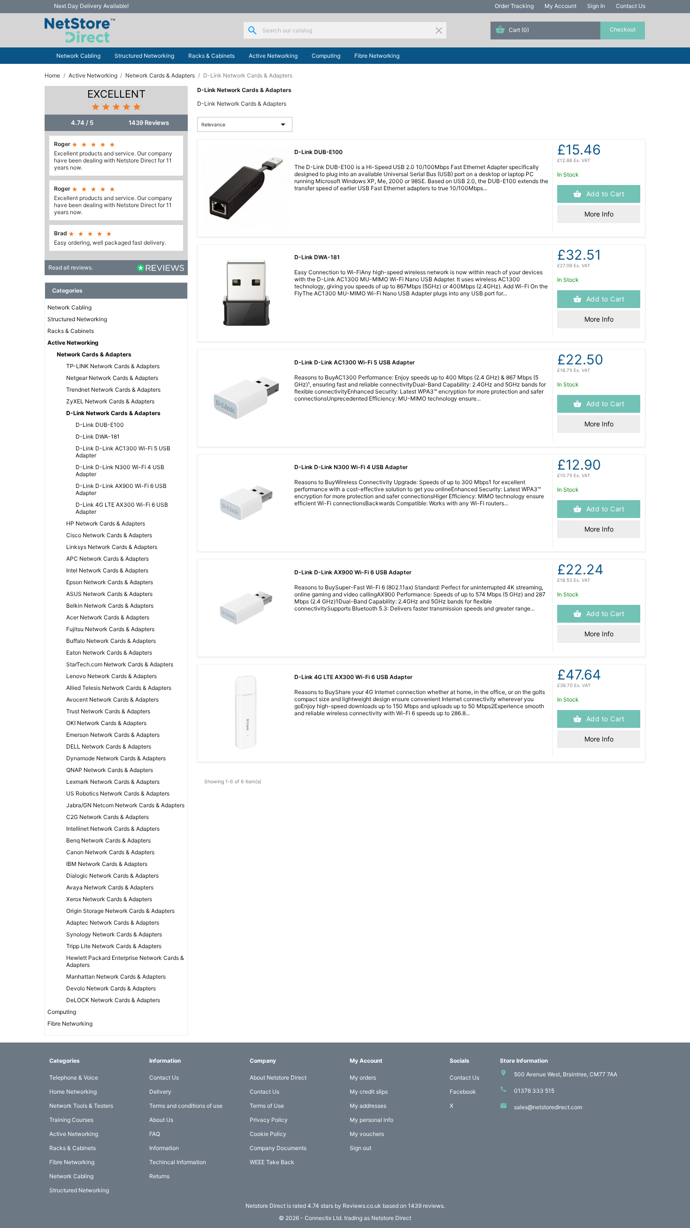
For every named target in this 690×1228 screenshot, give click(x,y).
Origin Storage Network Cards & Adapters (120, 910)
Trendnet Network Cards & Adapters (113, 389)
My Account (560, 5)
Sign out (360, 1147)
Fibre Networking (376, 55)
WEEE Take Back (272, 1162)
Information (164, 1147)
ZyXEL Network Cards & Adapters (110, 401)
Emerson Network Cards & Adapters (113, 734)
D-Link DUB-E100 (100, 424)
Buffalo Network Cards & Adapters (111, 640)
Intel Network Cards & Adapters (107, 570)
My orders (363, 1077)
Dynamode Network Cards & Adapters (116, 758)
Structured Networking (144, 55)
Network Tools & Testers (81, 1105)
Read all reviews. (70, 267)
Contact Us (630, 5)
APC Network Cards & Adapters (107, 558)
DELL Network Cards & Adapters (108, 746)
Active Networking (273, 55)
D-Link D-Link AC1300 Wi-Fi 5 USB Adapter (123, 452)
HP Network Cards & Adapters (105, 523)
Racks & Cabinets (211, 55)
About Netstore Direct (278, 1077)
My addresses (368, 1105)
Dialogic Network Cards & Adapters (112, 875)
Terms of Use (267, 1105)
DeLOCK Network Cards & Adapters (113, 1000)
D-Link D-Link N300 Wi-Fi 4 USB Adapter (120, 470)
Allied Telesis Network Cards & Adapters (118, 687)
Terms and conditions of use (185, 1105)
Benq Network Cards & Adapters (108, 840)
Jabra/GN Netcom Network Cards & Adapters (125, 805)
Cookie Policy (268, 1133)
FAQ (154, 1133)
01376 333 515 (534, 1090)
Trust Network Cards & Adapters (108, 711)
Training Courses (71, 1119)
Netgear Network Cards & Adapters (112, 377)
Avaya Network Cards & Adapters (109, 887)
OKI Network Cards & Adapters (106, 722)
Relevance (245, 124)
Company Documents (278, 1147)
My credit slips (369, 1091)
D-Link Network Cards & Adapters (113, 413)
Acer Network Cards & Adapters (107, 617)
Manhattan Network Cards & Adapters (116, 976)
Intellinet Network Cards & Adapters (113, 828)
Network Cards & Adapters (94, 354)
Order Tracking (514, 5)
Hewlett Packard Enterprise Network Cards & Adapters (125, 961)
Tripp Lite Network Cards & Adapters (113, 946)
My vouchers (367, 1133)
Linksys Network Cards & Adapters (111, 546)
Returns (159, 1176)
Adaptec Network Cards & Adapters (112, 922)
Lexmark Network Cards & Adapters (113, 781)
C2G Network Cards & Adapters (107, 816)
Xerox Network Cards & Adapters (109, 899)
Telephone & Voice (73, 1077)
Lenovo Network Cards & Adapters (111, 676)
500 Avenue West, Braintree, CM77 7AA (565, 1074)
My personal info (371, 1119)
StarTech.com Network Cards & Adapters (119, 664)
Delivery (160, 1091)
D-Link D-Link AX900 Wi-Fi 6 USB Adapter (121, 489)
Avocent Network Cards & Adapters (112, 699)
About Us (161, 1119)
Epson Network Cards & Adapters (109, 582)
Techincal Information (177, 1162)
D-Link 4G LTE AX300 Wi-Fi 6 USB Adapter (122, 508)
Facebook (463, 1091)
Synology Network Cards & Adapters (114, 934)
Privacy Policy (269, 1119)
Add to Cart (604, 194)
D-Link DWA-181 (98, 436)
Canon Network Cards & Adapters (110, 852)
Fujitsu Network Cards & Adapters (110, 629)
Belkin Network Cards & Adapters (109, 605)
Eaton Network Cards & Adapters (109, 652)
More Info (598, 214)
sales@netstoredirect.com (548, 1107)
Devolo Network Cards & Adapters (111, 988)
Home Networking (73, 1091)
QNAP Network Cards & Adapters (109, 769)
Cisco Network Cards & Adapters (109, 535)
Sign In (596, 5)
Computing (326, 55)
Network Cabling (78, 55)
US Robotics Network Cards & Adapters (117, 793)
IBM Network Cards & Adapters (106, 863)
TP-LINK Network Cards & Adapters (113, 366)
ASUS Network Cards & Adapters (109, 593)
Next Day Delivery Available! (91, 5)
